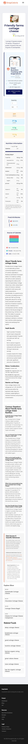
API (3, 705)
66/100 (22, 36)
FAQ (3, 719)
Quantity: (14, 100)
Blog (3, 703)
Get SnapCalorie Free (14, 92)
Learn (3, 717)
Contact (4, 731)
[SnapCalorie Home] (10, 2)
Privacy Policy (5, 726)
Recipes (4, 715)
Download (4, 701)
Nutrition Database (7, 712)
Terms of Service (6, 729)
